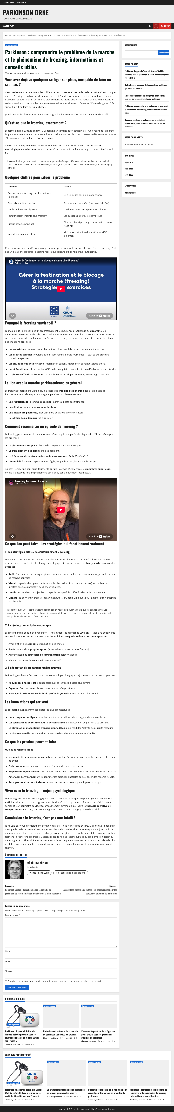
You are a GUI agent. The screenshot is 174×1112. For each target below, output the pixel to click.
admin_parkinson (15, 73)
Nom (8, 951)
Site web (9, 971)
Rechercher (131, 45)
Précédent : (33, 889)
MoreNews (96, 1109)
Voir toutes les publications (70, 872)
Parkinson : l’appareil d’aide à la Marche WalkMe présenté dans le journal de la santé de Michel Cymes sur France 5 (22, 1036)
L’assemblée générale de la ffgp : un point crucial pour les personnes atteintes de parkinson (98, 1034)
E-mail (9, 961)
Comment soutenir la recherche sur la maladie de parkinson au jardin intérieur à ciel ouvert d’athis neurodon (145, 123)
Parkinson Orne (26, 12)
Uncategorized (11, 45)
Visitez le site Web (39, 872)
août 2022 (129, 174)
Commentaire (12, 915)
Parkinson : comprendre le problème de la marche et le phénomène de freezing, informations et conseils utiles (146, 109)
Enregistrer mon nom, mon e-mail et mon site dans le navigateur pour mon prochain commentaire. (55, 981)
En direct (165, 25)
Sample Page (8, 26)
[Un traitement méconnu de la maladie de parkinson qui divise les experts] (61, 1016)
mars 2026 (129, 162)
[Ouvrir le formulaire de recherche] (150, 26)
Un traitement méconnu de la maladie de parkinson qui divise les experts (60, 1033)
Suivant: (90, 889)
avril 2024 (129, 168)
